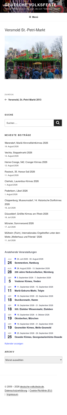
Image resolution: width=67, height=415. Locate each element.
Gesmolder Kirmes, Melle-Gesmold (33, 327)
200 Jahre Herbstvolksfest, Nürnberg (34, 271)
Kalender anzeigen (14, 343)
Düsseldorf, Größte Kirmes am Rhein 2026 (26, 213)
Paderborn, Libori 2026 (16, 190)
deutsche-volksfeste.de (32, 386)
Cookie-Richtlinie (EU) (41, 390)
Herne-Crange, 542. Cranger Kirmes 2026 (26, 162)
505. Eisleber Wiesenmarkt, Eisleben (34, 309)
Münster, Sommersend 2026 (19, 223)
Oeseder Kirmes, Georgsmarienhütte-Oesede (38, 336)
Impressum (12, 394)
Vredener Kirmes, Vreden (28, 281)
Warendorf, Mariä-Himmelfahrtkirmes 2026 (26, 142)
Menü (35, 16)
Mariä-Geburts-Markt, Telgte (29, 290)
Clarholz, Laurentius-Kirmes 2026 (22, 181)
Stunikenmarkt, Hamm (26, 299)
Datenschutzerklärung (16, 390)
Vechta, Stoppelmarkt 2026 (18, 152)
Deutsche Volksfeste (31, 4)
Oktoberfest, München (26, 318)
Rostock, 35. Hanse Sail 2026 (20, 171)
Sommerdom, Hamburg (27, 262)
